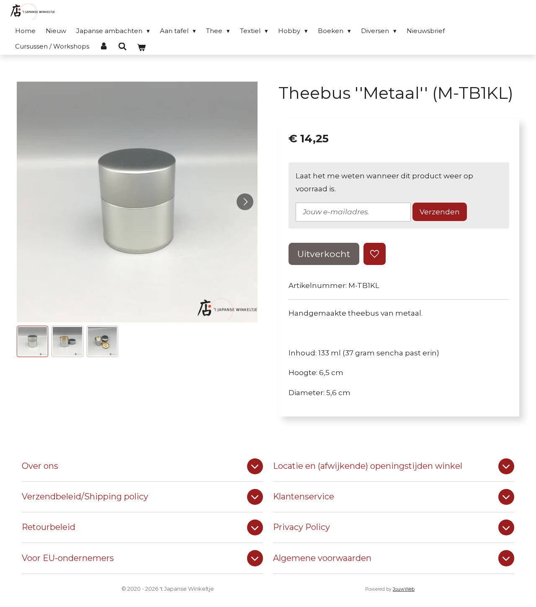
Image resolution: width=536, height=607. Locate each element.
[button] (32, 341)
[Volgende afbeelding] (245, 201)
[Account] (103, 46)
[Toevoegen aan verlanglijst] (374, 254)
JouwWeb (404, 589)
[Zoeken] (122, 46)
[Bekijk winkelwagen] (141, 47)
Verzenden (440, 212)
